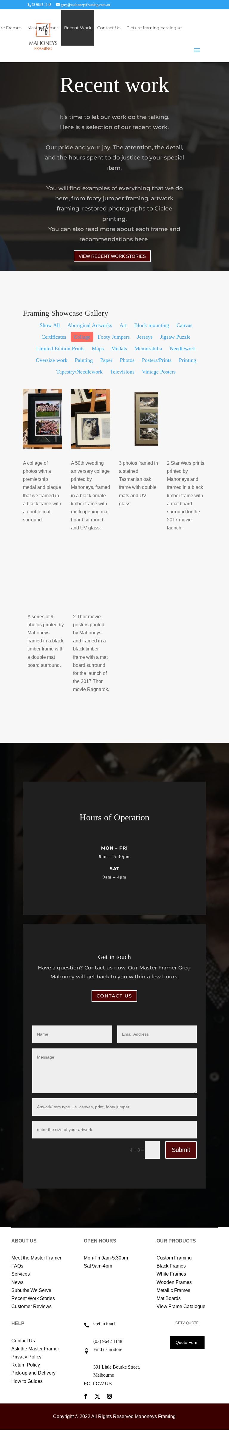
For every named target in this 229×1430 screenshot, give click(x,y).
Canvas (184, 325)
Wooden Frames (174, 1282)
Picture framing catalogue (154, 27)
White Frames (171, 1273)
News (17, 1282)
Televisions (122, 372)
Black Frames (171, 1265)
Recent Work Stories (33, 1298)
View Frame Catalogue (181, 1306)
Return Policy (25, 1364)
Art (123, 325)
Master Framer (42, 27)
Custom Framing (174, 1257)
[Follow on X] (97, 1396)
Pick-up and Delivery (33, 1372)
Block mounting (151, 325)
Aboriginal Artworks (89, 325)
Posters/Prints (156, 360)
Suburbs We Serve (31, 1290)
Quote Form (187, 1342)
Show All (50, 325)
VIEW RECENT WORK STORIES (112, 256)
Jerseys (145, 337)
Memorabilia (148, 348)
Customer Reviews (31, 1306)
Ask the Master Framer (35, 1348)
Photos (127, 360)
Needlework (183, 348)
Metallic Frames (173, 1290)
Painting (84, 360)
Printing (187, 360)
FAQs (17, 1265)
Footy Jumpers (114, 337)
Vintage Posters (159, 372)
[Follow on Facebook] (85, 1396)
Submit (181, 1150)
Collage (82, 337)
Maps (98, 348)
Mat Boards (169, 1298)
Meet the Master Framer (36, 1257)
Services (20, 1273)
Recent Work (77, 27)
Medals (119, 348)
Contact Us (108, 27)
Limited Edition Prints (60, 348)
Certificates (53, 337)
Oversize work (51, 360)
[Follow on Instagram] (109, 1396)
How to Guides (27, 1381)
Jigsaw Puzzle (175, 337)
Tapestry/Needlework (79, 372)
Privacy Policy (26, 1356)
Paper (106, 360)
